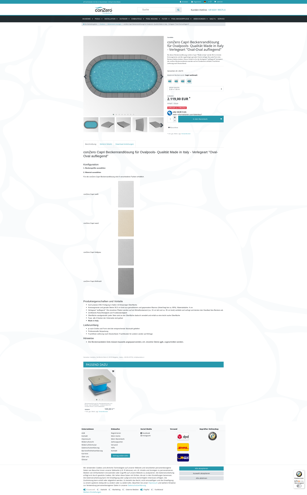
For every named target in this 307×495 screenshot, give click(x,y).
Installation (110, 19)
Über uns (85, 456)
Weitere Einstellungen (92, 492)
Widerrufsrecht (88, 442)
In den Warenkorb (200, 119)
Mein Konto (115, 436)
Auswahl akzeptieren (201, 473)
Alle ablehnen (201, 478)
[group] (99, 385)
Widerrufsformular (89, 445)
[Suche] (178, 9)
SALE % (213, 19)
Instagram (146, 435)
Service (221, 19)
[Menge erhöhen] (174, 117)
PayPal (146, 489)
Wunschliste (174, 128)
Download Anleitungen (124, 144)
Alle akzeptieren (201, 468)
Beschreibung (90, 144)
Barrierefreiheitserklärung (92, 451)
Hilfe (113, 448)
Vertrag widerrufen (120, 455)
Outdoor (124, 19)
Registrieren (116, 433)
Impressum (86, 439)
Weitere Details (106, 144)
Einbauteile (136, 19)
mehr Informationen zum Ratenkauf (187, 114)
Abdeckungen (199, 19)
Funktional (159, 489)
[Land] (205, 2)
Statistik (103, 489)
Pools (98, 19)
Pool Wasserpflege (180, 19)
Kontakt (85, 436)
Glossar (85, 459)
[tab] (90, 144)
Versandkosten (186, 134)
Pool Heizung (152, 19)
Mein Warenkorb (117, 439)
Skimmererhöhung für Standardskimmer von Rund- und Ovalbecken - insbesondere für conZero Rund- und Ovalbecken (98, 405)
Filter (165, 19)
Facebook (146, 433)
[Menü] (303, 471)
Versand (114, 445)
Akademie (86, 19)
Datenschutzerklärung (90, 448)
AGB (83, 433)
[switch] (299, 485)
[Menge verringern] (174, 120)
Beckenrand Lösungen (114, 24)
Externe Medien (132, 489)
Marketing (116, 489)
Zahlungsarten (117, 442)
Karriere (85, 453)
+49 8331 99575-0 (216, 9)
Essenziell (91, 489)
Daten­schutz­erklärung (137, 485)
